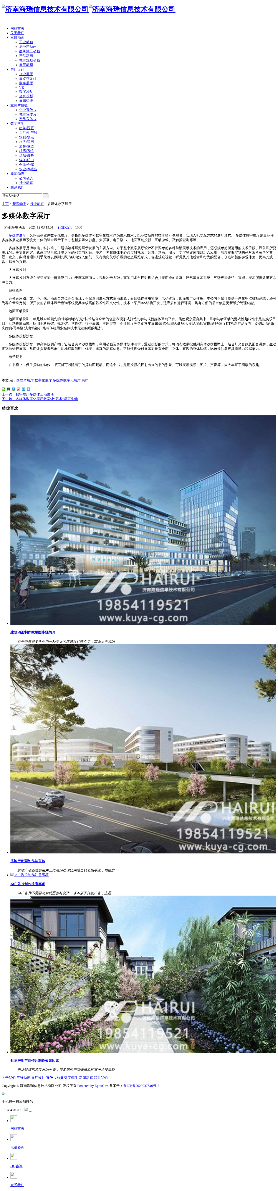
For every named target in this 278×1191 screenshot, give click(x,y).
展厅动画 (26, 65)
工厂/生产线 (28, 132)
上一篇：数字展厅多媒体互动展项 (28, 394)
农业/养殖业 (28, 169)
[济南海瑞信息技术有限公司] (88, 9)
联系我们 (17, 187)
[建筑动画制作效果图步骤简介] (143, 623)
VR (21, 87)
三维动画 (17, 37)
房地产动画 (27, 46)
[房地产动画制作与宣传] (143, 852)
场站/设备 (26, 155)
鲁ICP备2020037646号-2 (141, 1086)
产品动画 (26, 56)
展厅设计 (17, 69)
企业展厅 (26, 74)
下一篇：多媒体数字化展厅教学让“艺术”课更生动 (40, 399)
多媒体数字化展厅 (67, 380)
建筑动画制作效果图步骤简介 (33, 632)
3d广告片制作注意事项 (27, 884)
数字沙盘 (26, 91)
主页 (5, 204)
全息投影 (26, 96)
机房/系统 (26, 151)
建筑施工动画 (29, 51)
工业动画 (26, 42)
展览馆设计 (27, 78)
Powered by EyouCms (92, 1086)
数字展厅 (26, 83)
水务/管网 (26, 142)
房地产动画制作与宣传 (27, 861)
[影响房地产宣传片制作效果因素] (143, 1052)
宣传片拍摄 (19, 105)
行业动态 (26, 183)
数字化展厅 (43, 380)
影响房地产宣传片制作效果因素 (34, 1060)
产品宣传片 (27, 119)
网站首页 (17, 28)
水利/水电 (26, 137)
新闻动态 (17, 174)
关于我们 (17, 33)
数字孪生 (17, 123)
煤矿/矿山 (26, 160)
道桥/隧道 (26, 146)
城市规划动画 (29, 60)
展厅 (84, 380)
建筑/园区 (26, 128)
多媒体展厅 (17, 235)
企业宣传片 (27, 110)
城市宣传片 (27, 114)
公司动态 (26, 178)
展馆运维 (26, 101)
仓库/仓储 (26, 164)
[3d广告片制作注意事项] (29, 875)
